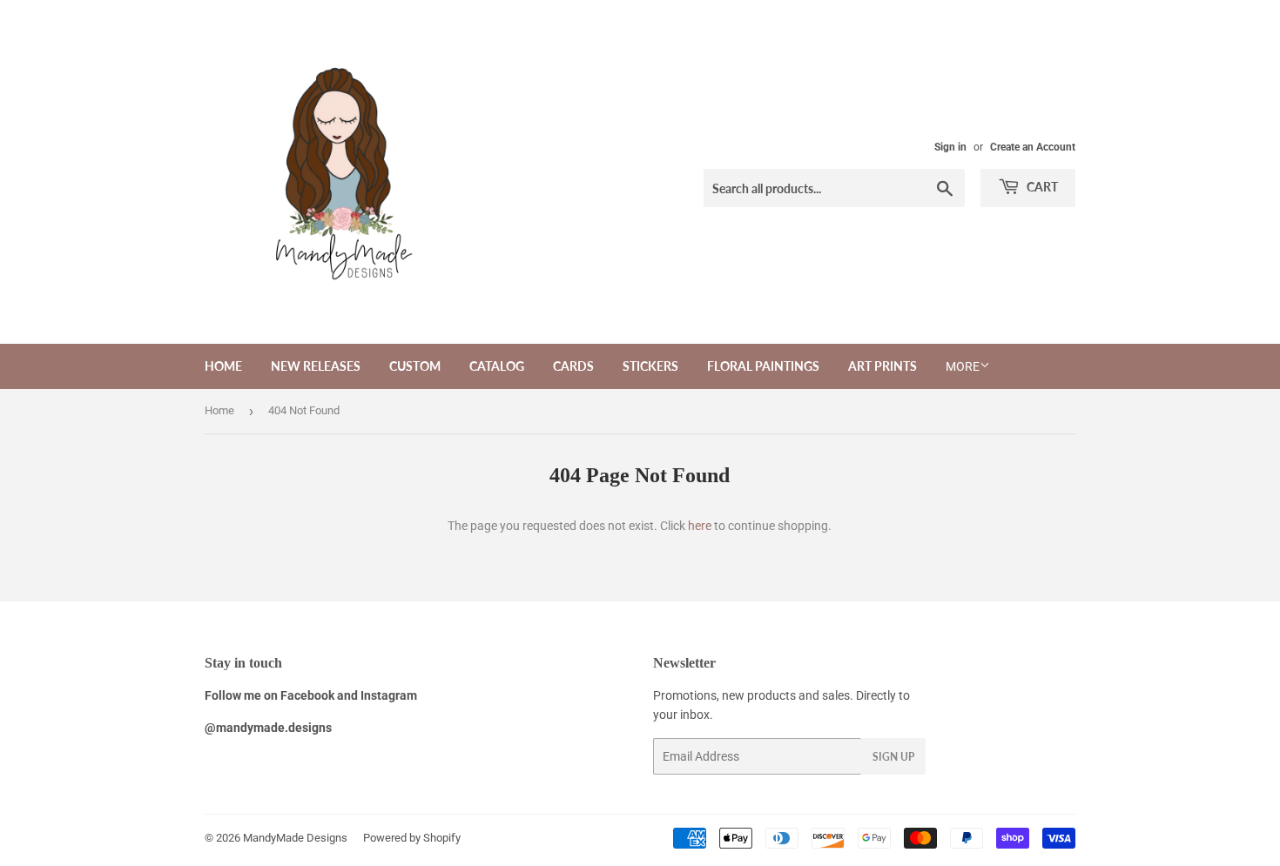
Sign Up (893, 756)
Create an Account (1032, 147)
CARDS (573, 366)
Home (223, 366)
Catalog (496, 366)
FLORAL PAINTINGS (763, 366)
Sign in (950, 147)
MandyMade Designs (295, 837)
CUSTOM (415, 366)
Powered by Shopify (412, 837)
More (963, 366)
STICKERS (650, 366)
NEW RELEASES (315, 366)
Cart (1041, 186)
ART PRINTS (882, 366)
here (699, 526)
